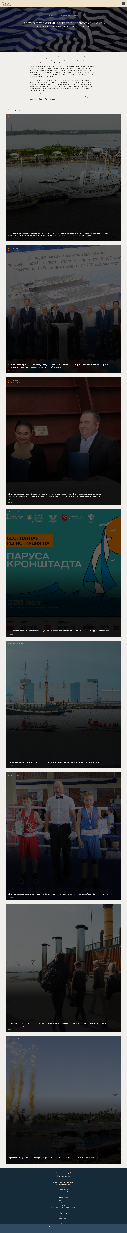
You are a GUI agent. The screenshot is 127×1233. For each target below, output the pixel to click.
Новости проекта (63, 1200)
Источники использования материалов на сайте (63, 1207)
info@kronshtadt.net (63, 1216)
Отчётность (63, 1205)
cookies (54, 1227)
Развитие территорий (63, 1173)
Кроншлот (63, 1187)
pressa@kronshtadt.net (63, 1218)
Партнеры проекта (63, 1176)
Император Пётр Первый (63, 1190)
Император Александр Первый (63, 1192)
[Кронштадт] (7, 3)
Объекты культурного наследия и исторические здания (63, 1183)
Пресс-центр (63, 1198)
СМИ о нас (63, 1203)
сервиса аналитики (62, 1227)
